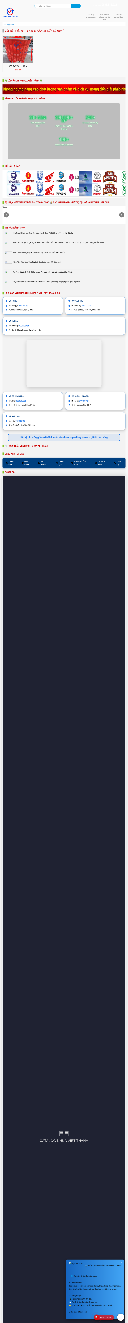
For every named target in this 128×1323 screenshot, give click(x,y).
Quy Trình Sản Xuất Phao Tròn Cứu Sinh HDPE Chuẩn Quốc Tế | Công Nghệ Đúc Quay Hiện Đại (46, 282)
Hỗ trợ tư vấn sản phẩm (104, 17)
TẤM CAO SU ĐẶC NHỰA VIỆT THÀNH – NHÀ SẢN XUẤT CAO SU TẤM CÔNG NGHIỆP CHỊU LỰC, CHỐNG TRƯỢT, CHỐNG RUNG (58, 243)
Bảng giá (61, 462)
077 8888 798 (20, 421)
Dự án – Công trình (80, 462)
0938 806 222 (23, 306)
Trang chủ (9, 24)
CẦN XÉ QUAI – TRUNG (18, 66)
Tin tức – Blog (101, 462)
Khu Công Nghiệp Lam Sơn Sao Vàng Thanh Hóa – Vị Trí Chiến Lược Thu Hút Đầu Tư (43, 233)
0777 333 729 (83, 401)
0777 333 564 (24, 326)
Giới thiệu (26, 462)
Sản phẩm (43, 462)
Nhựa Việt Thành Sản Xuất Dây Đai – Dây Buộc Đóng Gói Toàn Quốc (37, 262)
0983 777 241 (86, 306)
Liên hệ (119, 462)
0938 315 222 (21, 401)
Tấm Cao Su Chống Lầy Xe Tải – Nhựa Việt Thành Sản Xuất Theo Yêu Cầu (39, 252)
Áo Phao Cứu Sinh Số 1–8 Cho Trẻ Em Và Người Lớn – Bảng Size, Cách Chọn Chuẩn (43, 272)
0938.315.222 (109, 4)
